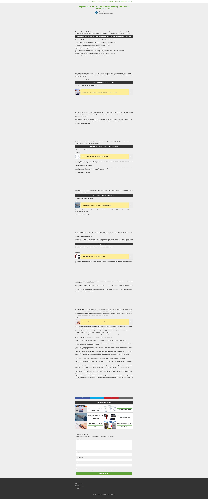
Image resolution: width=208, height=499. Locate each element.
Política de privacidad (79, 487)
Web (77, 462)
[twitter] (97, 398)
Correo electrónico (80, 457)
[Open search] (132, 1)
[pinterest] (111, 398)
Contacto (77, 488)
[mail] (126, 398)
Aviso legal (77, 485)
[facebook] (82, 398)
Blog (129, 1)
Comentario (79, 439)
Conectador (101, 13)
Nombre (78, 452)
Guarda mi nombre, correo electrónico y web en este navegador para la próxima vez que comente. (96, 470)
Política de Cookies (79, 483)
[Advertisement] (104, 23)
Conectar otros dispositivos (108, 13)
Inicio (89, 1)
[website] (104, 11)
